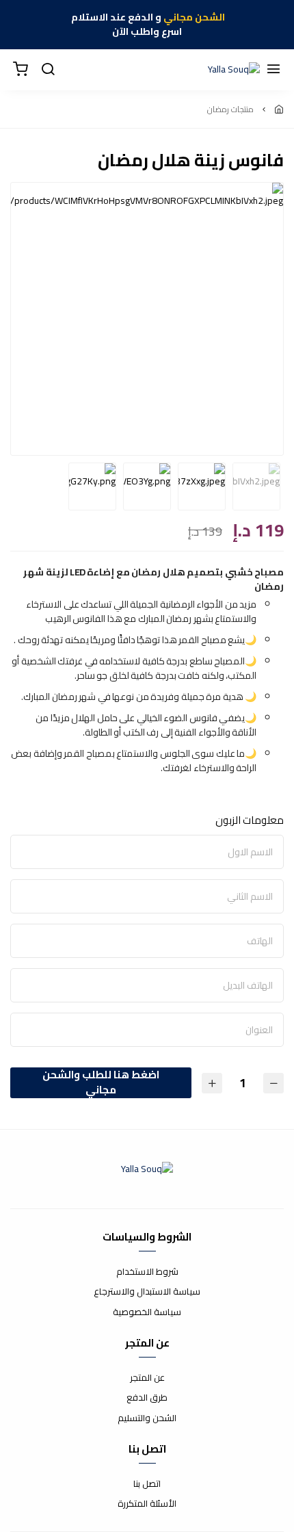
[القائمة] (273, 70)
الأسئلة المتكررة (147, 1504)
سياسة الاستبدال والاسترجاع (147, 1292)
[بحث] (48, 70)
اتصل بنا (147, 1484)
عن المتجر (147, 1378)
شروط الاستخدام (147, 1272)
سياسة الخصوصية (147, 1312)
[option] (147, 195)
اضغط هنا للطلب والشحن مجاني (100, 1082)
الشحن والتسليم (147, 1418)
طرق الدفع (147, 1398)
